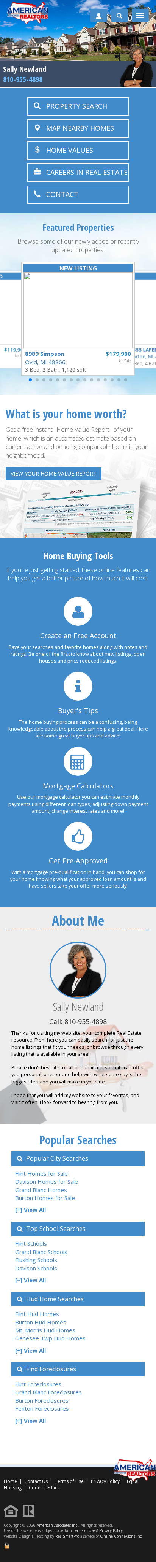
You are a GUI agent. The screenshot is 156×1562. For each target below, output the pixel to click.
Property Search (74, 106)
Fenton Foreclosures (42, 1408)
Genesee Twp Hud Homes (50, 1338)
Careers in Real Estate (84, 172)
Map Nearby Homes (77, 128)
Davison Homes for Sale (46, 1181)
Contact (59, 194)
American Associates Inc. (57, 1525)
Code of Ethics (44, 1487)
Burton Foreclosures (42, 1400)
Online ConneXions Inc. (121, 1536)
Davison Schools (36, 1268)
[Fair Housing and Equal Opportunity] (13, 1510)
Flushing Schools (36, 1260)
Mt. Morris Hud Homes (45, 1330)
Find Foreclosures (50, 1369)
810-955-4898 (22, 79)
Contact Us (36, 1481)
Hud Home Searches (54, 1299)
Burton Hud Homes (40, 1322)
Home (10, 1481)
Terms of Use (69, 1481)
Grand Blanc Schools (41, 1252)
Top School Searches (55, 1228)
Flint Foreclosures (38, 1384)
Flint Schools (31, 1243)
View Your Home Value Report (54, 473)
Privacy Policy (105, 1481)
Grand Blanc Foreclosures (48, 1392)
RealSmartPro (67, 1536)
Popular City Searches (56, 1158)
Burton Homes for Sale (45, 1198)
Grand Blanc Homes (41, 1190)
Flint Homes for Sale (41, 1173)
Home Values (67, 150)
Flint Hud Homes (37, 1314)
